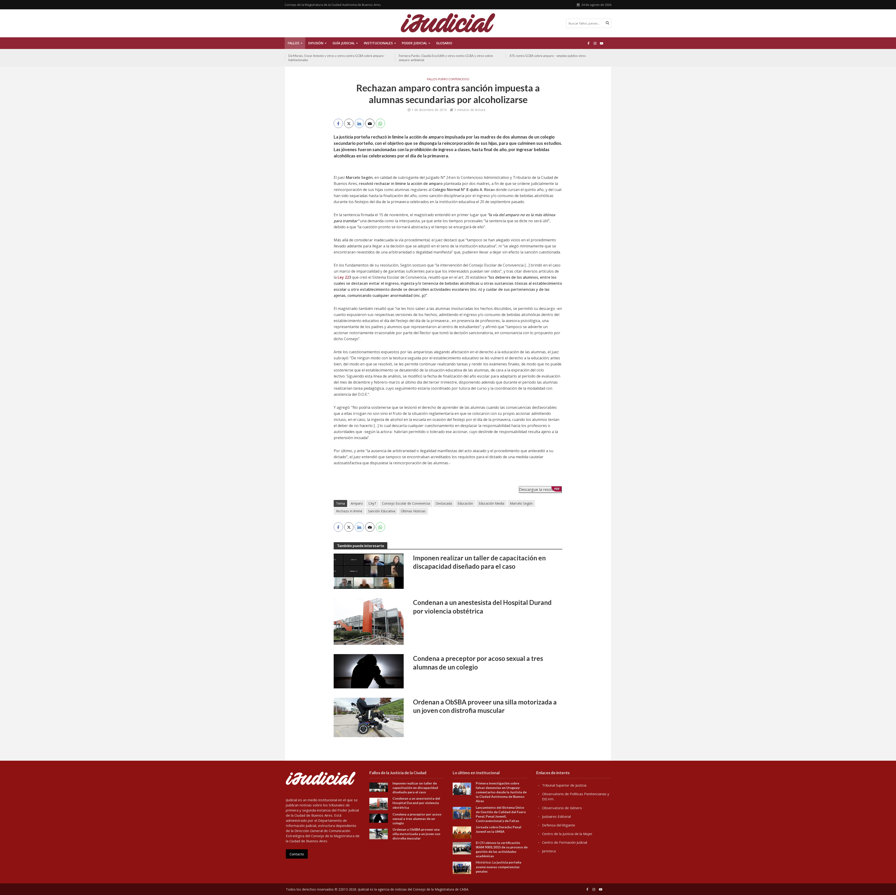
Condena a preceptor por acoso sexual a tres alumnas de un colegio (478, 662)
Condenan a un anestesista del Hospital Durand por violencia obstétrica (482, 606)
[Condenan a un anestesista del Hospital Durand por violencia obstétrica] (369, 621)
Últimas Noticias (413, 511)
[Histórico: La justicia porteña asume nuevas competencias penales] (462, 867)
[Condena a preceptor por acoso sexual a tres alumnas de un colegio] (369, 670)
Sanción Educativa (381, 511)
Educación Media (491, 503)
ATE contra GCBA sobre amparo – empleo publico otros (547, 56)
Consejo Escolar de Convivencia (406, 503)
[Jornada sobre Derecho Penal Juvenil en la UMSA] (462, 832)
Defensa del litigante (558, 825)
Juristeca (549, 851)
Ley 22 (343, 277)
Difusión (315, 43)
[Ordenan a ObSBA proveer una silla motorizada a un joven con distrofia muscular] (369, 717)
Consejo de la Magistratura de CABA (440, 889)
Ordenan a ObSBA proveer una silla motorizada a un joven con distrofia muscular (485, 706)
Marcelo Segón (521, 503)
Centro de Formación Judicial (564, 842)
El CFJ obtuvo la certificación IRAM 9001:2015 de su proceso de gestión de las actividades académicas (502, 849)
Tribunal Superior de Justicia (564, 785)
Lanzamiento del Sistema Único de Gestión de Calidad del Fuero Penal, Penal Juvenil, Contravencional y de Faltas (501, 814)
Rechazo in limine (349, 511)
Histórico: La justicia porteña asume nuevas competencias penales (498, 866)
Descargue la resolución (540, 489)
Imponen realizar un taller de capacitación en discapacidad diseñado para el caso (479, 562)
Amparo (357, 503)
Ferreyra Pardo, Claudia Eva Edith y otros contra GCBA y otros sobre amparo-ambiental (446, 58)
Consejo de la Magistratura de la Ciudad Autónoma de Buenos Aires (333, 5)
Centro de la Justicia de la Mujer (567, 833)
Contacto (297, 854)
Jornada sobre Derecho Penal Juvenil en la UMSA (498, 829)
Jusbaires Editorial (556, 816)
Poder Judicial (414, 43)
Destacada (444, 503)
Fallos (293, 43)
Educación (465, 503)
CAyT (372, 503)
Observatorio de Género (562, 807)
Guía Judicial (343, 43)
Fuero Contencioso (453, 79)
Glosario (444, 43)
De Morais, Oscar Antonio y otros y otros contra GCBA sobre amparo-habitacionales (336, 58)
